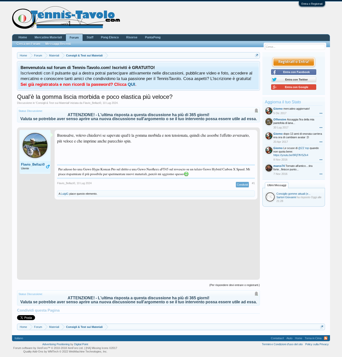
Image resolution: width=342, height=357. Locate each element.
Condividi (242, 184)
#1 (253, 183)
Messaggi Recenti (58, 44)
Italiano (19, 338)
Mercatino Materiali (48, 37)
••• (320, 113)
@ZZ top (303, 148)
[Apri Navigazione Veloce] (256, 55)
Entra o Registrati (311, 3)
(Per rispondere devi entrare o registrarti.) (234, 285)
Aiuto (289, 338)
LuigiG (65, 193)
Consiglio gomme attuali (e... (293, 193)
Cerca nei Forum (28, 44)
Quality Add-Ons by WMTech (65, 351)
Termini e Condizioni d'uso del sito (282, 344)
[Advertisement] (138, 242)
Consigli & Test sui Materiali (52, 102)
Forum (74, 37)
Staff (90, 37)
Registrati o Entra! (293, 62)
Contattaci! (277, 338)
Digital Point (81, 344)
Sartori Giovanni (286, 197)
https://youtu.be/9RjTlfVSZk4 (290, 155)
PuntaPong (152, 37)
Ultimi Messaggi (276, 185)
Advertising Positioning (56, 344)
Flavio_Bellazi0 (92, 102)
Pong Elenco (110, 37)
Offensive (279, 119)
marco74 (279, 165)
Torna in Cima (313, 338)
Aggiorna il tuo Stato (283, 102)
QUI (131, 84)
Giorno (278, 108)
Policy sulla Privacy (317, 344)
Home (23, 37)
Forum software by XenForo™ (48, 347)
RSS (325, 338)
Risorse (131, 37)
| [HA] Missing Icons (100, 347)
